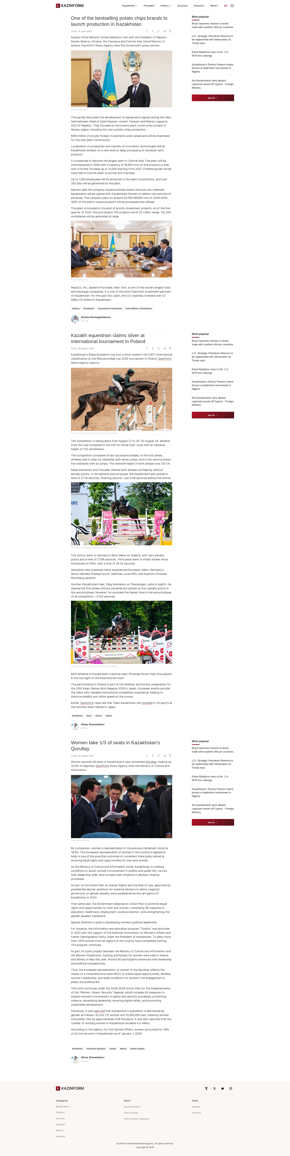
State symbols (131, 1112)
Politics (60, 1112)
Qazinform (165, 358)
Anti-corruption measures (136, 1118)
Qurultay (151, 761)
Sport (89, 716)
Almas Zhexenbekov (93, 724)
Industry (76, 308)
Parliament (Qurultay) (96, 1048)
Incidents (60, 1136)
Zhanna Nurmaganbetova (95, 317)
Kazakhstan (89, 308)
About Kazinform (132, 1106)
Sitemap (196, 1106)
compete (147, 702)
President (149, 5)
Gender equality (137, 1048)
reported (99, 1011)
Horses (98, 716)
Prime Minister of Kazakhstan (139, 308)
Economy (183, 5)
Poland (109, 716)
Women (123, 1048)
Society (113, 1048)
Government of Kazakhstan (110, 308)
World (59, 1130)
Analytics (199, 5)
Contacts (196, 1112)
